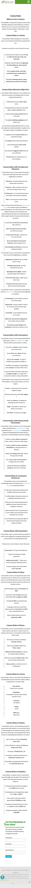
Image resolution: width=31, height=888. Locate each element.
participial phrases (21, 428)
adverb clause (10, 291)
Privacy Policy (24, 870)
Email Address (9, 850)
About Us (8, 870)
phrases (17, 340)
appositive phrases (16, 430)
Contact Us (16, 872)
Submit (8, 856)
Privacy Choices (5, 880)
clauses (23, 340)
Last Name (8, 844)
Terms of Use (16, 870)
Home (3, 870)
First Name (8, 837)
